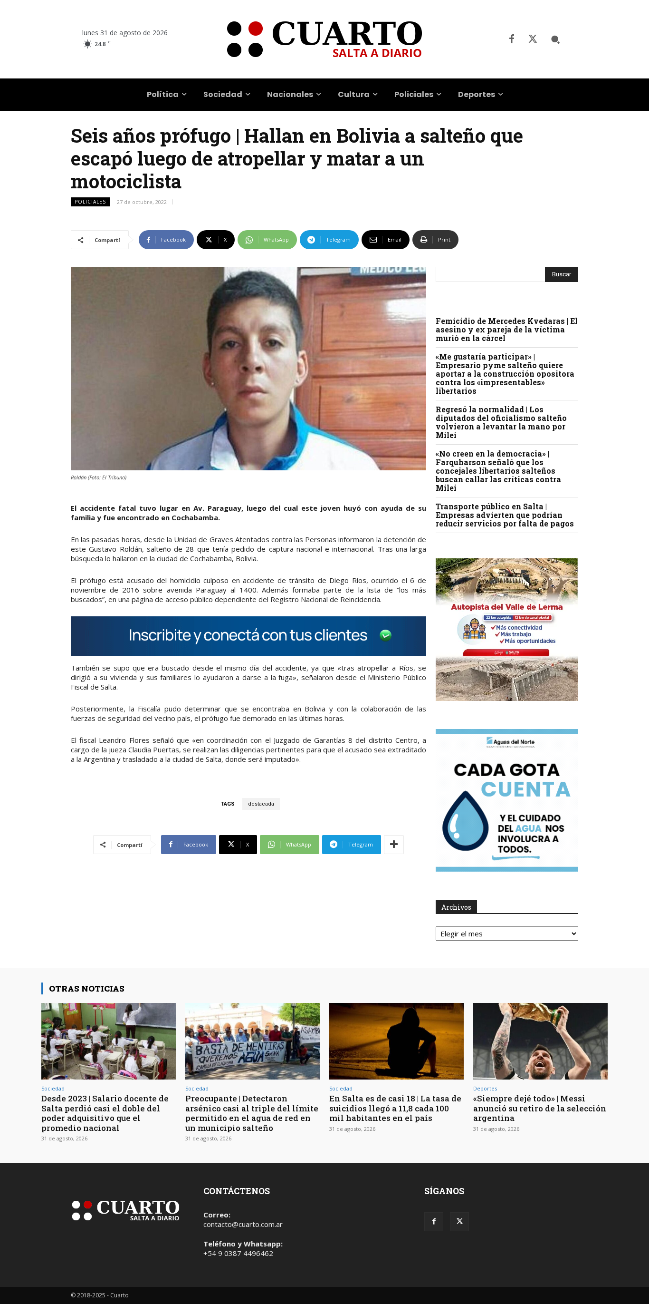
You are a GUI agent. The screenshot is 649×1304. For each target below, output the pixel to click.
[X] (533, 39)
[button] (555, 39)
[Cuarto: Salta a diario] (324, 39)
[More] (394, 844)
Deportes (485, 1088)
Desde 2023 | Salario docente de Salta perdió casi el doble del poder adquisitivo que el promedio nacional (105, 1113)
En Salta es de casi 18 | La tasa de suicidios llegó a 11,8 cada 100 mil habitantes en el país (395, 1108)
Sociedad (53, 1088)
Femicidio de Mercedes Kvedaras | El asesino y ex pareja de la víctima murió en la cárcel (507, 329)
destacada (261, 804)
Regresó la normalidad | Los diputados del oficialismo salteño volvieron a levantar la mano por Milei (501, 422)
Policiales (90, 201)
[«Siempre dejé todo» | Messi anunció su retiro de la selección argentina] (540, 1041)
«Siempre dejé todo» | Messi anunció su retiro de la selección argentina (539, 1108)
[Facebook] (512, 39)
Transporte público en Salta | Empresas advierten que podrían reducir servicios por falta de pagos (505, 514)
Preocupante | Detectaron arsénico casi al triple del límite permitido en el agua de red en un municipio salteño (251, 1113)
